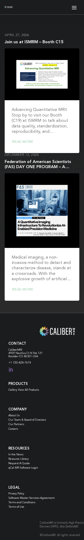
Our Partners (16, 424)
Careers (13, 429)
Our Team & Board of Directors (27, 420)
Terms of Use (16, 507)
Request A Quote (19, 463)
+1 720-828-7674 (19, 362)
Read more (22, 142)
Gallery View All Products (23, 390)
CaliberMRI (15, 350)
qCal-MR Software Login (23, 468)
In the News (15, 454)
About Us (14, 415)
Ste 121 (38, 353)
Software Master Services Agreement (31, 498)
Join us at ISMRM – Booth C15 (34, 42)
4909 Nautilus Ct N (20, 353)
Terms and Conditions (21, 502)
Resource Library (18, 459)
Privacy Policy (16, 493)
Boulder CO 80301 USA (23, 356)
